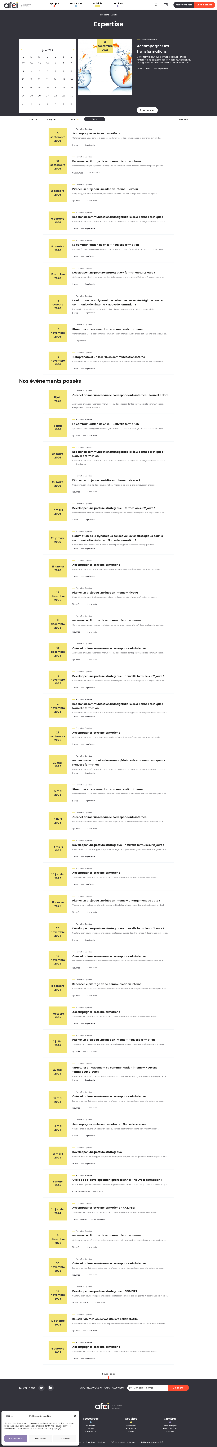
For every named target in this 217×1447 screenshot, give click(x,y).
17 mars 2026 (58, 511)
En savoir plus (147, 110)
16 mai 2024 (57, 1100)
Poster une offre (170, 1428)
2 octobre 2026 (57, 192)
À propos (54, 3)
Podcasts (90, 1425)
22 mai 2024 (57, 1071)
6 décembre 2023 (58, 1239)
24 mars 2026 (57, 456)
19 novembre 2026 (58, 360)
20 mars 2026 (57, 484)
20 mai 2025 (57, 764)
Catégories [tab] (51, 119)
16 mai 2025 (57, 793)
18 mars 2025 (58, 848)
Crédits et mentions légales (123, 1442)
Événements (131, 1425)
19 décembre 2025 (58, 596)
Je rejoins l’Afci (205, 4)
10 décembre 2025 (58, 651)
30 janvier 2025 (58, 876)
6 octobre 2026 (57, 220)
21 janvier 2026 (58, 568)
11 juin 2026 (57, 399)
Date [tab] (72, 119)
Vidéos (91, 1428)
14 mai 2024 (57, 1128)
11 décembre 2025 (58, 624)
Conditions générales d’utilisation (89, 1442)
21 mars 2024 (58, 1155)
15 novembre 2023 (58, 1294)
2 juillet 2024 (58, 1043)
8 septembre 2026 (57, 137)
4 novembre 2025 (58, 708)
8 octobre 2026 (57, 248)
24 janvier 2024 (58, 1211)
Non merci (40, 1438)
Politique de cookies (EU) (152, 1442)
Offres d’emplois (170, 1425)
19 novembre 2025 (58, 679)
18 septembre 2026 (57, 164)
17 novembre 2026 (58, 332)
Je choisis (64, 1438)
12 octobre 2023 (58, 1322)
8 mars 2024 (58, 1183)
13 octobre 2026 (58, 276)
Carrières (118, 3)
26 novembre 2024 (58, 932)
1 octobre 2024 (58, 1015)
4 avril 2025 (58, 820)
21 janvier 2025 (58, 904)
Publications (90, 1431)
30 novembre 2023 (58, 1267)
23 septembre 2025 (57, 736)
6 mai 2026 (58, 427)
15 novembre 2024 (58, 959)
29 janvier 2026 (57, 540)
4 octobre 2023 (57, 1350)
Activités (97, 3)
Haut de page (108, 1374)
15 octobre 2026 (57, 304)
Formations (104, 15)
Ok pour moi (15, 1438)
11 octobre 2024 (57, 987)
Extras (131, 1431)
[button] (74, 1416)
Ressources (76, 3)
